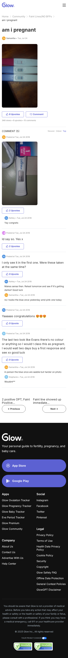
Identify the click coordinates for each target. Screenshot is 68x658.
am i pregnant (9, 20)
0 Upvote (14, 274)
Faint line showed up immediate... (47, 401)
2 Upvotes (14, 210)
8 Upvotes (14, 114)
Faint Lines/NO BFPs (40, 16)
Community (18, 16)
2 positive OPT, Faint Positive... (16, 401)
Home (5, 16)
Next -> (54, 408)
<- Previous (14, 408)
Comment (38, 114)
